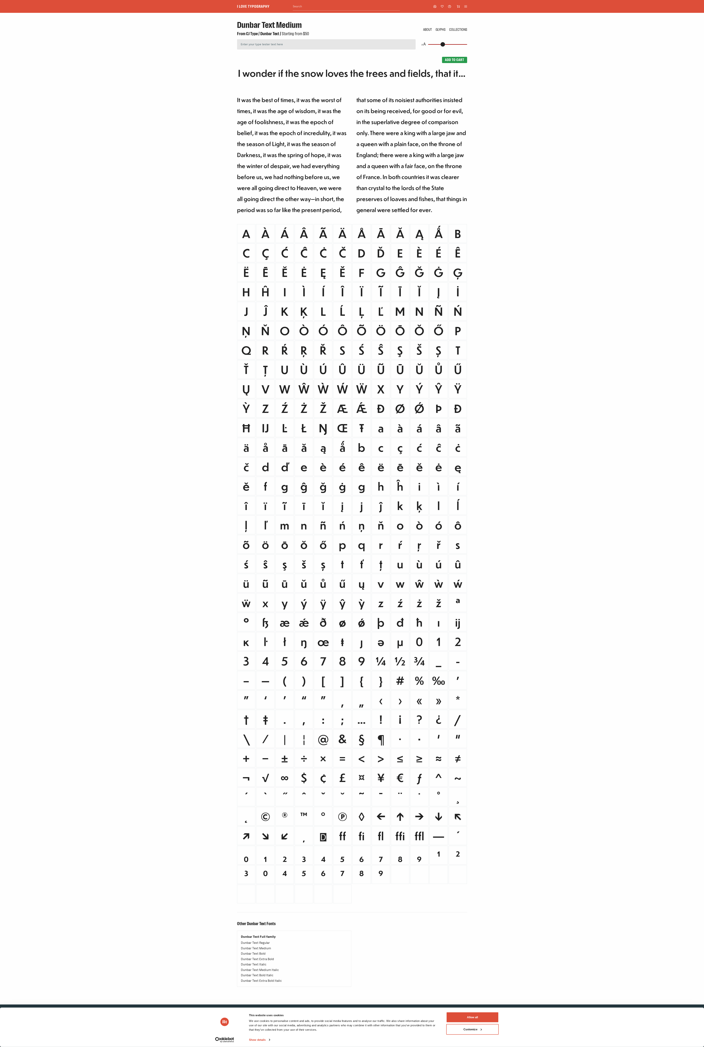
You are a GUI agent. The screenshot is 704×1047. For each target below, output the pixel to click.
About (427, 29)
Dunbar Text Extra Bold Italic (261, 981)
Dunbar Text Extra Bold (257, 959)
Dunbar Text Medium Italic (260, 970)
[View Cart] (458, 6)
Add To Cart (454, 60)
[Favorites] (442, 6)
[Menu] (466, 6)
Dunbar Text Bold (253, 954)
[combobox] (346, 6)
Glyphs (440, 29)
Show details (257, 1039)
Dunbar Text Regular (255, 943)
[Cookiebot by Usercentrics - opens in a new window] (225, 1040)
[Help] (449, 6)
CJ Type (252, 33)
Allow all (472, 1017)
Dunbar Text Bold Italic (257, 975)
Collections (458, 29)
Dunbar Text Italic (253, 964)
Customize (470, 1029)
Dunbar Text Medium (256, 948)
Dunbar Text (269, 33)
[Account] (435, 6)
